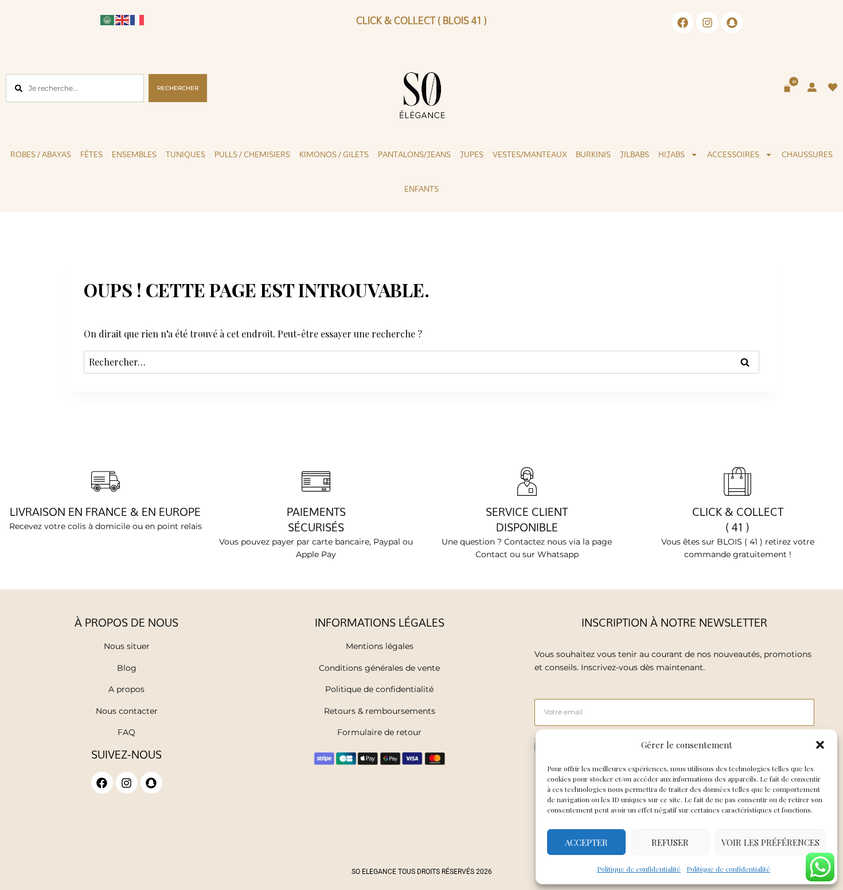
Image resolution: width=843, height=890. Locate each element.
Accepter (586, 842)
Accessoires (733, 154)
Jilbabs (634, 154)
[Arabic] (107, 19)
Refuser (670, 842)
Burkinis (593, 154)
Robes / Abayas (40, 154)
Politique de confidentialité (639, 868)
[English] (122, 19)
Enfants (421, 188)
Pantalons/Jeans (414, 154)
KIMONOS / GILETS (334, 154)
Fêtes (91, 154)
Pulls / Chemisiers (252, 154)
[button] (820, 745)
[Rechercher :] (421, 362)
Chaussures (807, 154)
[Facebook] (682, 22)
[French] (137, 19)
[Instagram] (707, 22)
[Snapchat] (732, 22)
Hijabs (671, 154)
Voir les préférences (770, 842)
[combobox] (75, 88)
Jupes (471, 154)
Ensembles (134, 154)
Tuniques (185, 154)
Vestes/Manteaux (530, 154)
